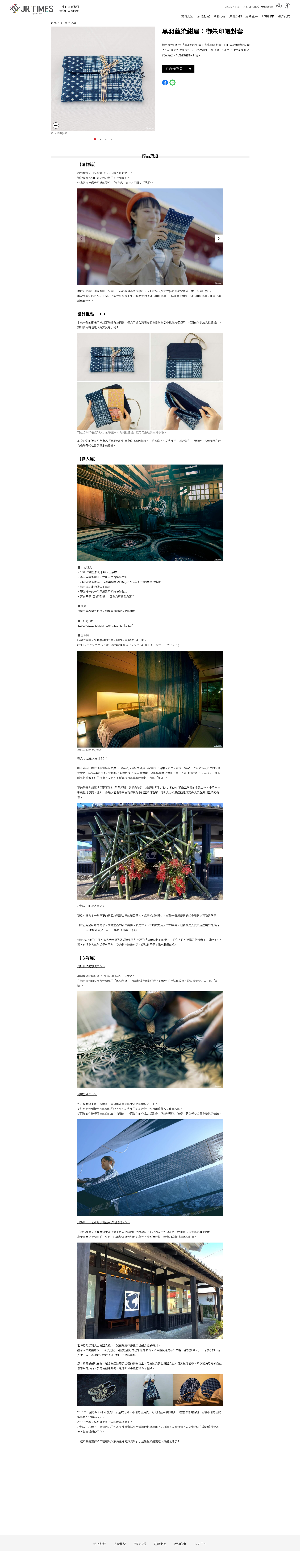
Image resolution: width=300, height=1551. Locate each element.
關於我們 (284, 16)
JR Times (32, 9)
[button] (95, 139)
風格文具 (70, 23)
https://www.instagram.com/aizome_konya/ (105, 625)
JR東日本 (267, 16)
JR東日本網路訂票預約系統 (258, 6)
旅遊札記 (203, 16)
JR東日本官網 (232, 6)
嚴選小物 (235, 16)
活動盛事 (251, 16)
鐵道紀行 (187, 16)
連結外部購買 (174, 68)
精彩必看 (219, 16)
